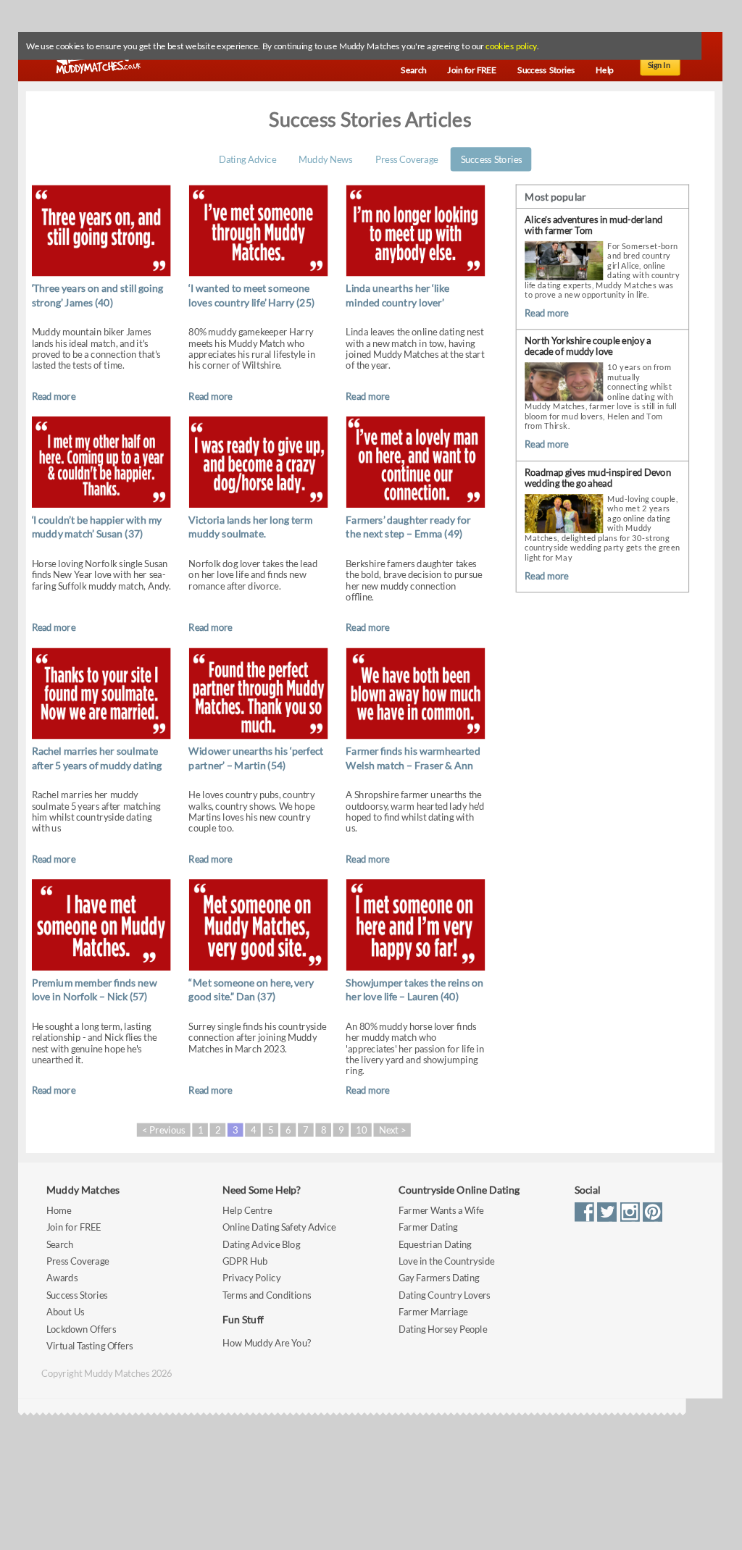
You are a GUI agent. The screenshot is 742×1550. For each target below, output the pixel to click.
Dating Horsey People (443, 1328)
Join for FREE (73, 1227)
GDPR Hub (244, 1261)
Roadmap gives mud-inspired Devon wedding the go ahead (598, 477)
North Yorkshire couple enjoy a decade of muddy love (588, 346)
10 (361, 1129)
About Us (65, 1312)
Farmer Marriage (433, 1312)
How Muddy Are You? (266, 1343)
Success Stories (491, 159)
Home (58, 1210)
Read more (53, 395)
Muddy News (325, 159)
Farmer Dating (428, 1227)
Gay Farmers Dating (439, 1278)
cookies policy (510, 46)
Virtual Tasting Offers (89, 1346)
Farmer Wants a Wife (441, 1210)
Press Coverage (406, 159)
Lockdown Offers (81, 1328)
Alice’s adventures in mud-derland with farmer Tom (593, 225)
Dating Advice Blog (261, 1244)
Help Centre (247, 1210)
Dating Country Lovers (445, 1294)
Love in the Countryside (446, 1261)
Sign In (659, 65)
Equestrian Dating (435, 1244)
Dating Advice (247, 159)
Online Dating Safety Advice (279, 1227)
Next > (392, 1129)
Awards (62, 1278)
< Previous (163, 1129)
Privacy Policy (251, 1278)
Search (60, 1244)
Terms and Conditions (266, 1294)
